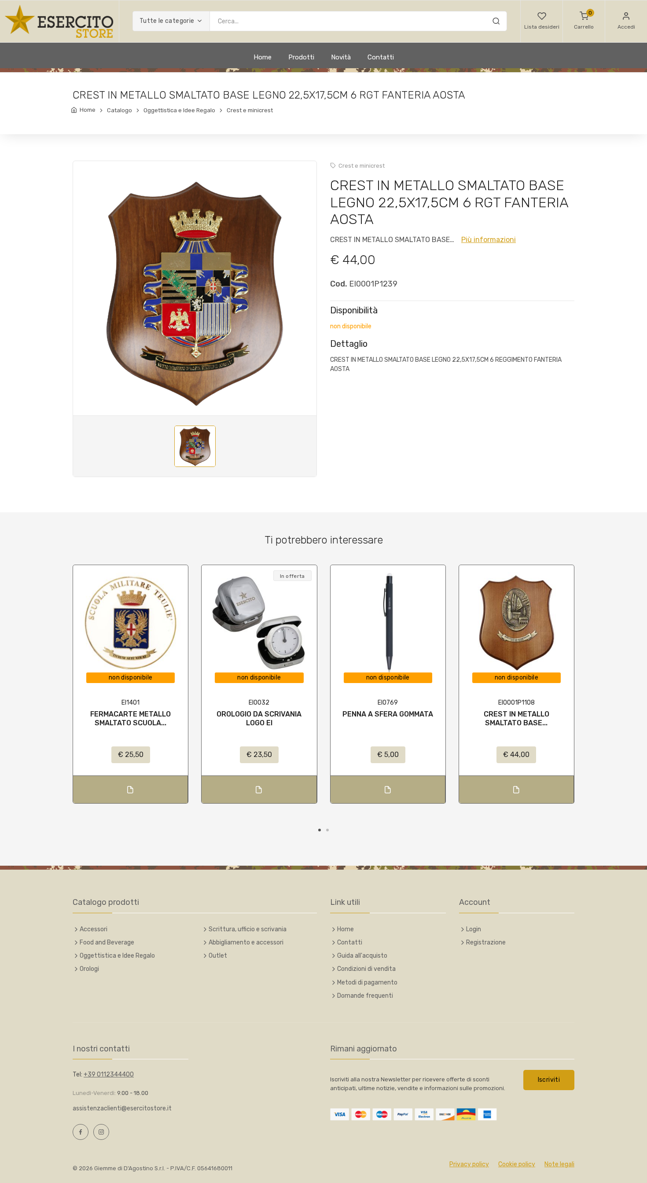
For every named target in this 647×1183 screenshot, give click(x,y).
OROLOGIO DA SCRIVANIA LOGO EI (259, 718)
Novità (341, 57)
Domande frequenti (365, 995)
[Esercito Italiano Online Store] (59, 21)
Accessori (93, 929)
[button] (541, 21)
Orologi (89, 969)
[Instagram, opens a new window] (101, 1132)
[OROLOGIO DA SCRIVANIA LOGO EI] (259, 622)
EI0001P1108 (516, 702)
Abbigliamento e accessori (246, 942)
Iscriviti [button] (549, 1080)
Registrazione (486, 942)
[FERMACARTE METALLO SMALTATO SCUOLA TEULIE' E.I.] (130, 622)
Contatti (381, 57)
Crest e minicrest (250, 110)
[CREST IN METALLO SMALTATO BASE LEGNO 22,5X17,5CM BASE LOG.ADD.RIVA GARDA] (516, 622)
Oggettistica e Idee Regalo (179, 110)
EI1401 (130, 702)
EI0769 (388, 702)
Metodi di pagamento (367, 982)
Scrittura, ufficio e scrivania (248, 929)
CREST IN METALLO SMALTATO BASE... (516, 718)
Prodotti (301, 57)
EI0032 (259, 702)
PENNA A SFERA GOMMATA (387, 714)
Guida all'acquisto (362, 955)
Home (263, 57)
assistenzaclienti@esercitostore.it (122, 1108)
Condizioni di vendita (366, 969)
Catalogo (119, 110)
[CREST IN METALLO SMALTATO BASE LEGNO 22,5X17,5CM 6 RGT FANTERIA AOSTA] (195, 294)
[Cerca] (496, 22)
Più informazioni (488, 239)
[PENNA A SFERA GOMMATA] (388, 622)
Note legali (559, 1164)
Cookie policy (516, 1164)
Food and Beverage (107, 942)
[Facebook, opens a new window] (80, 1132)
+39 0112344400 (109, 1074)
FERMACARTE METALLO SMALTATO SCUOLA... (130, 718)
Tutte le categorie (167, 21)
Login (473, 929)
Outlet (218, 955)
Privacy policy (469, 1164)
